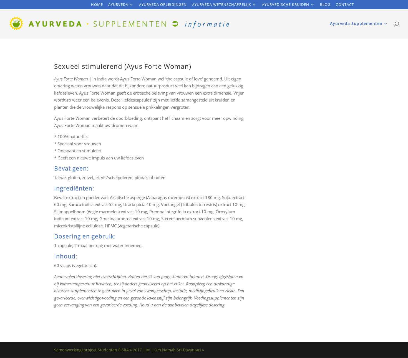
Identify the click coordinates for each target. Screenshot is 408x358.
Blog (325, 5)
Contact (345, 5)
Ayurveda (118, 5)
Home (97, 5)
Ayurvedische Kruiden (285, 5)
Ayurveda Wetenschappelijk (221, 5)
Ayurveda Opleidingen (163, 5)
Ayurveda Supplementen (356, 24)
